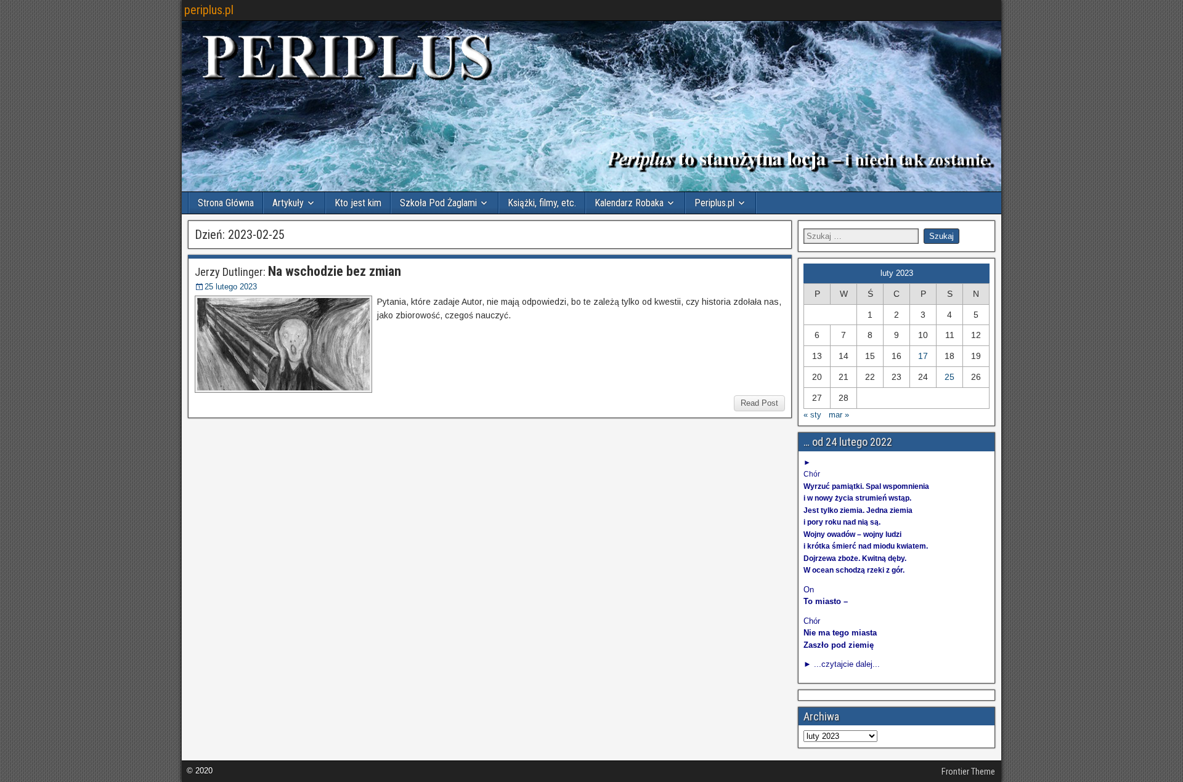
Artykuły (288, 203)
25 (949, 377)
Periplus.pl (714, 203)
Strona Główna (226, 203)
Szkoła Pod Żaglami (438, 203)
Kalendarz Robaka (629, 203)
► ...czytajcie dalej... (841, 664)
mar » (839, 414)
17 (923, 356)
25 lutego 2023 (231, 286)
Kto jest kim (358, 203)
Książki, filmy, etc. (542, 203)
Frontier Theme (968, 771)
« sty (812, 414)
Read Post (759, 403)
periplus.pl (209, 9)
